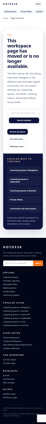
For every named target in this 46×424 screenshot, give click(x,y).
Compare (39, 11)
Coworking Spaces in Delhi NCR (16, 314)
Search (38, 263)
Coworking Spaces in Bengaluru (16, 307)
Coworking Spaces (11, 277)
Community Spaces (11, 295)
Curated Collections (11, 348)
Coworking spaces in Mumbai (23, 190)
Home (5, 18)
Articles (6, 375)
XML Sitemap (8, 382)
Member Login (9, 394)
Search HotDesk (24, 120)
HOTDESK (10, 4)
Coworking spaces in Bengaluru (24, 170)
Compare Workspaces (12, 341)
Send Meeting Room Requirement (17, 345)
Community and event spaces (23, 208)
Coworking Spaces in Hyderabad (17, 318)
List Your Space (9, 359)
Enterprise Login (10, 397)
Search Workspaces (11, 337)
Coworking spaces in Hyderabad (19, 180)
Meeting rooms (17, 146)
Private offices (16, 199)
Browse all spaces (17, 132)
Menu (38, 4)
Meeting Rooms (10, 11)
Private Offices (26, 11)
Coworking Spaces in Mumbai (15, 311)
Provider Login (9, 363)
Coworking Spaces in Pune (14, 321)
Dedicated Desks (10, 284)
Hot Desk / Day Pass (11, 281)
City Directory (9, 379)
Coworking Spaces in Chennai (15, 325)
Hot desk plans (16, 139)
